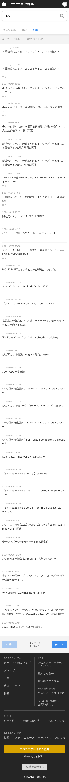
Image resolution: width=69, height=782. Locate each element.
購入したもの (46, 673)
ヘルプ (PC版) (56, 720)
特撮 (6, 693)
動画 (24, 30)
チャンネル (9, 30)
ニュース (29, 737)
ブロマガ (9, 670)
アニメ (8, 677)
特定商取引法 (31, 720)
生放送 (16, 737)
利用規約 (9, 720)
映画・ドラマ (12, 685)
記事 (35, 30)
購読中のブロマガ (48, 681)
